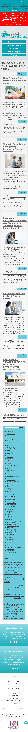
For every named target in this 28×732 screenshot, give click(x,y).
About (14, 678)
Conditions (9, 463)
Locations (14, 698)
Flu (7, 478)
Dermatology (10, 467)
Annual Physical (11, 439)
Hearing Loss (10, 488)
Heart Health (10, 491)
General (9, 483)
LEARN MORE (14, 10)
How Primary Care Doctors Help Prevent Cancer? (14, 80)
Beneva (18, 24)
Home (14, 676)
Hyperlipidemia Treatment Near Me (10, 577)
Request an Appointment (15, 42)
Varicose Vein (10, 549)
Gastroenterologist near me (10, 574)
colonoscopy (8, 569)
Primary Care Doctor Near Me (12, 591)
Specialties (14, 686)
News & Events (14, 696)
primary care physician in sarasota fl (14, 605)
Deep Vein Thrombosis (13, 465)
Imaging (9, 501)
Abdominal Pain (11, 434)
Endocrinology (11, 471)
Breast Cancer (10, 447)
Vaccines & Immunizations (14, 547)
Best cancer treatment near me (18, 346)
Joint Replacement (12, 504)
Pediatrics (9, 519)
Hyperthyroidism (11, 498)
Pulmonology (10, 532)
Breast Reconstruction (13, 448)
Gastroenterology (11, 480)
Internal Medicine (11, 503)
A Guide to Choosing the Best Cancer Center (14, 296)
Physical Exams (11, 522)
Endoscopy (10, 473)
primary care (15, 587)
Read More (22, 121)
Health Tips (10, 486)
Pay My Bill (15, 55)
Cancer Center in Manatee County (13, 129)
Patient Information (14, 691)
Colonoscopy (10, 458)
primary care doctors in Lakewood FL (13, 592)
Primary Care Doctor (12, 529)
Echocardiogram (11, 470)
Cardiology (9, 452)
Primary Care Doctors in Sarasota (11, 594)
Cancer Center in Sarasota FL (10, 280)
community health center (14, 462)
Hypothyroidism (11, 499)
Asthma (9, 443)
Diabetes (9, 468)
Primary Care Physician (13, 531)
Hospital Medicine (11, 494)
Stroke (8, 540)
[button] (26, 723)
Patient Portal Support (15, 52)
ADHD (8, 435)
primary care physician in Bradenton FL (13, 602)
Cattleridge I (7, 19)
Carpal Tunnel (10, 453)
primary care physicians (15, 611)
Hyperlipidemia (11, 496)
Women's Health (11, 554)
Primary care (10, 527)
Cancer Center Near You (11, 282)
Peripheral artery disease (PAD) (15, 521)
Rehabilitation (10, 534)
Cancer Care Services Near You (10, 278)
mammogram (10, 511)
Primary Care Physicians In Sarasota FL (12, 206)
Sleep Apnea (10, 537)
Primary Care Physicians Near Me (13, 616)
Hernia (8, 493)
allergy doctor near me (14, 562)
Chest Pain (9, 455)
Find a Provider (14, 681)
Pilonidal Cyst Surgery (13, 526)
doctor (13, 569)
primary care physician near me (18, 205)
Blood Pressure (11, 445)
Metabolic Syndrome (12, 513)
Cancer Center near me (14, 131)
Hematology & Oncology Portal (15, 45)
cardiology (11, 567)
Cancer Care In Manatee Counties (18, 274)
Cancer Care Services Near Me (16, 202)
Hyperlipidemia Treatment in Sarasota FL (16, 575)
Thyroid (9, 542)
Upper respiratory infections (14, 544)
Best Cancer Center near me (13, 128)
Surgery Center (14, 688)
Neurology (9, 516)
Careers (14, 693)
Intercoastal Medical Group (9, 203)
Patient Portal (15, 48)
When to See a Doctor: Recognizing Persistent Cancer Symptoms (15, 148)
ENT (8, 475)
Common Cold (10, 460)
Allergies (9, 437)
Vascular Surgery (11, 552)
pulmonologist (19, 618)
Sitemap (14, 703)
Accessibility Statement (14, 712)
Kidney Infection (11, 506)
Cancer (10, 124)
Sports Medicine (11, 539)
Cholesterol (10, 457)
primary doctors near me (9, 618)
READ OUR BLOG (14, 642)
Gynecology (10, 485)
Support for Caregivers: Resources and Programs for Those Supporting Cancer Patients (15, 223)
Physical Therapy (11, 524)
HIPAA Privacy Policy (14, 701)
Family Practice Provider (13, 476)
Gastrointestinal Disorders (13, 481)
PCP (8, 587)
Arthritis (9, 442)
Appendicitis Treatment (13, 440)
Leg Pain (9, 508)
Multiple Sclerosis (11, 514)
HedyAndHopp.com (16, 728)
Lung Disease (10, 509)
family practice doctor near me (11, 572)
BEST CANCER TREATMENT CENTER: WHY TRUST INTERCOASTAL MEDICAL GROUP (14, 364)
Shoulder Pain (10, 536)
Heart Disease (10, 490)
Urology (9, 545)
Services (14, 683)
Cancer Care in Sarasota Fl (9, 275)
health (17, 574)
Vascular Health (11, 550)
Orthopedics (10, 517)
